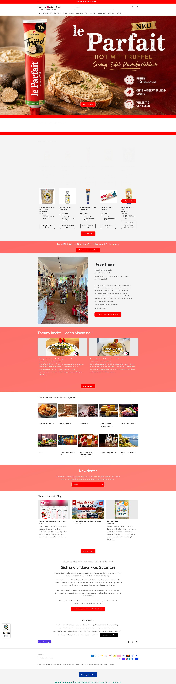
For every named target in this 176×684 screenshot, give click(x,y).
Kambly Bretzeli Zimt (67, 166)
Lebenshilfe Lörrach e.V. (66, 628)
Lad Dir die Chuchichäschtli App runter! (53, 521)
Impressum (95, 635)
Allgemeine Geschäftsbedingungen (68, 635)
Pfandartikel (82, 631)
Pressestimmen (79, 628)
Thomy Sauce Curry (127, 207)
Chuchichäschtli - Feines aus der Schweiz (52, 664)
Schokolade (84, 423)
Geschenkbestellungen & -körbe (106, 628)
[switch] (6, 636)
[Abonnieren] (102, 484)
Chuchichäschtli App (68, 625)
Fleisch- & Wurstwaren (128, 423)
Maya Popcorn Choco (128, 166)
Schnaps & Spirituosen (108, 452)
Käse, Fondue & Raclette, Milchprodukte (106, 425)
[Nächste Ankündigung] (138, 1)
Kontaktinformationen (102, 664)
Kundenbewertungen (113, 625)
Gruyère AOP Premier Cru (108, 167)
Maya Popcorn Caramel (47, 207)
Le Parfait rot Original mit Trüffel (87, 167)
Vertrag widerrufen (108, 635)
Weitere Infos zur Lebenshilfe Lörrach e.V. (88, 609)
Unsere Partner (90, 628)
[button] (47, 13)
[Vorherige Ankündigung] (38, 1)
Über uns (78, 625)
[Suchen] (111, 7)
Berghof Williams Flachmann (65, 208)
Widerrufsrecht (85, 635)
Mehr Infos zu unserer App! (88, 250)
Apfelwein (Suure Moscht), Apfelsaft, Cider (86, 454)
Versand (112, 664)
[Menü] (9, 624)
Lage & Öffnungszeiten (98, 625)
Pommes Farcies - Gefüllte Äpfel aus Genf (104, 359)
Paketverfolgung (72, 631)
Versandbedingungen (59, 631)
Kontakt (57, 625)
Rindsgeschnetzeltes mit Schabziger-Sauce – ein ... (56, 359)
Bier (40, 452)
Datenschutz (118, 631)
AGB (73, 664)
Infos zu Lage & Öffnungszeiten (108, 314)
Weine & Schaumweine (128, 452)
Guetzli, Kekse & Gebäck (65, 424)
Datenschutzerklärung (90, 664)
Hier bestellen (88, 105)
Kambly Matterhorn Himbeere (107, 208)
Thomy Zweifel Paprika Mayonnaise (88, 208)
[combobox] (94, 7)
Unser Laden (86, 625)
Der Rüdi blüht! (112, 521)
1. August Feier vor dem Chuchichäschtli (87, 521)
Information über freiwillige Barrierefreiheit (101, 631)
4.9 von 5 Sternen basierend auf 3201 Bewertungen (92, 682)
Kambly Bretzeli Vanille (47, 166)
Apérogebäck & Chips (46, 423)
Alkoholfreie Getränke (67, 452)
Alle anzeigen (88, 234)
